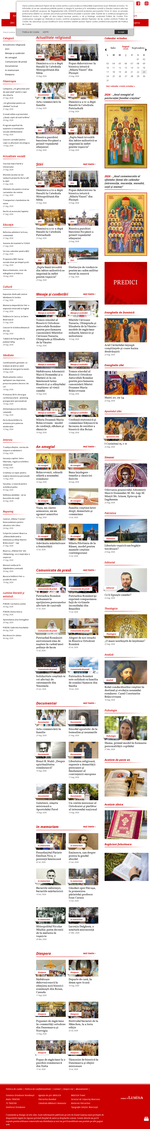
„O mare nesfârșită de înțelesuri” (125, 641)
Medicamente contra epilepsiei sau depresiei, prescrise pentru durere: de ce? (16, 382)
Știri (7, 49)
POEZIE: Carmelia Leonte (14, 603)
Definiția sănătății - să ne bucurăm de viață (14, 496)
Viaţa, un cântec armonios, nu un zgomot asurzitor (47, 511)
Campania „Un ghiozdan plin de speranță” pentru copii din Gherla (16, 91)
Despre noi (68, 1088)
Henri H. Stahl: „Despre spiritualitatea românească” (50, 765)
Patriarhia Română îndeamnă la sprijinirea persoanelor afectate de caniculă (51, 601)
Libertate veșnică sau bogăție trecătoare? (122, 547)
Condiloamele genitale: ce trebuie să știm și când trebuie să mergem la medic (16, 365)
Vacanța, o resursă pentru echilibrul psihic (15, 485)
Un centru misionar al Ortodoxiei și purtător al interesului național (83, 806)
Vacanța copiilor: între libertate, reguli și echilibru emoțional (16, 461)
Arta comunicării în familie (48, 104)
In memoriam (12, 70)
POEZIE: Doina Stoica (12, 611)
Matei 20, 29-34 (114, 398)
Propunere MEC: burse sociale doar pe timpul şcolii (16, 261)
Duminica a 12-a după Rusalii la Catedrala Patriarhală (82, 105)
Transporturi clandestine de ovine (16, 202)
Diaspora (9, 74)
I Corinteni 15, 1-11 (116, 444)
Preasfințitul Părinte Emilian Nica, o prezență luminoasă (49, 856)
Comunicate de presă (16, 61)
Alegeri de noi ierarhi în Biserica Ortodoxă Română (82, 641)
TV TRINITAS (11, 1103)
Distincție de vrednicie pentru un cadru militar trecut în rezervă (83, 271)
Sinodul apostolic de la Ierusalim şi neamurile (83, 731)
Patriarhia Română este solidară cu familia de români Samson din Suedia (83, 681)
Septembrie (138, 48)
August (125, 47)
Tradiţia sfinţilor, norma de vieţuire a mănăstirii (15, 449)
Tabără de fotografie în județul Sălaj (14, 340)
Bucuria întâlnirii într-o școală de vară (13, 578)
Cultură (7, 286)
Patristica (110, 513)
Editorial (110, 562)
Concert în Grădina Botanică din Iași (16, 329)
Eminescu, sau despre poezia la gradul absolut (82, 856)
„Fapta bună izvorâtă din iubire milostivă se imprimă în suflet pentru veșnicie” (83, 142)
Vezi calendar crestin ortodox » (120, 86)
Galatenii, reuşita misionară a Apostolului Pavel (47, 806)
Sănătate (8, 355)
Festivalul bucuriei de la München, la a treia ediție (83, 1024)
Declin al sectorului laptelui (15, 211)
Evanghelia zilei (114, 365)
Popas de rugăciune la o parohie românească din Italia (50, 1063)
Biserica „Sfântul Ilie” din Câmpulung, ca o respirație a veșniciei (16, 554)
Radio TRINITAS (13, 1099)
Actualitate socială (14, 156)
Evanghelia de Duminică (119, 312)
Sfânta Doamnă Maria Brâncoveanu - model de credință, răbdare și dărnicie (50, 424)
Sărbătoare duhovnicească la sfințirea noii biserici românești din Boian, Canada (49, 986)
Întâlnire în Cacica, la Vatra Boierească (15, 318)
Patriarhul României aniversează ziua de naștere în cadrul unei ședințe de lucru (49, 642)
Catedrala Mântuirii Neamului (52, 1103)
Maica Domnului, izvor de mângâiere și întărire (15, 272)
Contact (57, 1088)
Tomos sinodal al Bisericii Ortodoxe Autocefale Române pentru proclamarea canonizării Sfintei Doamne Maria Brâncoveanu (81, 381)
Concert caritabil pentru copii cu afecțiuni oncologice (16, 141)
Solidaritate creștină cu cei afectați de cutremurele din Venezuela (50, 681)
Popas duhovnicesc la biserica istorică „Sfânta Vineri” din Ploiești (82, 68)
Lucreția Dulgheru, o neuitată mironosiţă (81, 928)
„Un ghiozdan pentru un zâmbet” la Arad (14, 105)
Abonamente (82, 1088)
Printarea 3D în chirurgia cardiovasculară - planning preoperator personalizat (15, 397)
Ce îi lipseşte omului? (118, 595)
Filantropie (9, 81)
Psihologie (111, 710)
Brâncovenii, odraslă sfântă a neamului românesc (49, 476)
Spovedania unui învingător (16, 619)
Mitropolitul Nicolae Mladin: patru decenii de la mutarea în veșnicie (49, 931)
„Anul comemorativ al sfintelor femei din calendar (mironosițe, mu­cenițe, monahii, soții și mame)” (125, 181)
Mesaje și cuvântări (15, 53)
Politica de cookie (14, 1088)
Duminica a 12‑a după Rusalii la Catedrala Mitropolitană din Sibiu (49, 68)
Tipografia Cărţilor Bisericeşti (84, 1107)
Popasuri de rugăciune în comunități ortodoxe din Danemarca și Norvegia (50, 1026)
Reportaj (8, 511)
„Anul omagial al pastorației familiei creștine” (123, 96)
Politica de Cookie (30, 32)
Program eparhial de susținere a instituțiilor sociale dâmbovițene (13, 128)
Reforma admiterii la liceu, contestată (15, 234)
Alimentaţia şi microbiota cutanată (15, 410)
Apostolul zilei (113, 411)
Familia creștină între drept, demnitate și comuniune (82, 511)
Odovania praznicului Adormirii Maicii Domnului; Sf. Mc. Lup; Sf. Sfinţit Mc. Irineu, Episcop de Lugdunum (125, 494)
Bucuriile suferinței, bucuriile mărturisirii (49, 890)
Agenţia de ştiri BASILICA (49, 1095)
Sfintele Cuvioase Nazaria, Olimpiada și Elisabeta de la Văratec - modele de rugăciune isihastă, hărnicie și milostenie (83, 328)
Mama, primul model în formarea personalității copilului (125, 745)
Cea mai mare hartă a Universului (13, 165)
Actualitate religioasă (14, 44)
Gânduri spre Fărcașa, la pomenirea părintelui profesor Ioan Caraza (82, 893)
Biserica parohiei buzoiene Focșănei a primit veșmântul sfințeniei (48, 142)
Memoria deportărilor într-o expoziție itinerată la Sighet (16, 307)
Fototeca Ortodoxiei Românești (20, 1095)
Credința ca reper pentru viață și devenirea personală (16, 474)
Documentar (11, 66)
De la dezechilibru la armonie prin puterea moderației (13, 423)
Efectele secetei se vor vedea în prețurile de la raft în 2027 (16, 177)
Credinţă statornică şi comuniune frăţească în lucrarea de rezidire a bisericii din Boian (83, 424)
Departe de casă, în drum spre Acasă (80, 981)
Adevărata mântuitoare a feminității (50, 545)
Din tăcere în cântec (12, 635)
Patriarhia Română (47, 1099)
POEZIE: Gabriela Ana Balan (15, 627)
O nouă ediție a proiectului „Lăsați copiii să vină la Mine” (16, 116)
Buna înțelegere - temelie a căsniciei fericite (80, 476)
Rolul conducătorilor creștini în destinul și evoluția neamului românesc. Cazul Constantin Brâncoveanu (124, 692)
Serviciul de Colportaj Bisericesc (85, 1099)
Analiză (109, 654)
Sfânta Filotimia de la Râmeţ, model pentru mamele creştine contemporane (82, 548)
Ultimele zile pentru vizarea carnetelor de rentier (16, 191)
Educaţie (8, 224)
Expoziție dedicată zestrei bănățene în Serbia (15, 296)
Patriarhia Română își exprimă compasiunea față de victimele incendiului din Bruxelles (83, 603)
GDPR (45, 32)
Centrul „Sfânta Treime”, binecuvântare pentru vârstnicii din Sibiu (14, 522)
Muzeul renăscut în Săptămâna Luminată (13, 567)
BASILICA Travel (78, 1095)
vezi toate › (89, 164)
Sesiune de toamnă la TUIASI (16, 243)
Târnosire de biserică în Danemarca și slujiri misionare (83, 1063)
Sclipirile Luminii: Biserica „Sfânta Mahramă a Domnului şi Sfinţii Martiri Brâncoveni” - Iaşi (15, 538)
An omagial (11, 57)
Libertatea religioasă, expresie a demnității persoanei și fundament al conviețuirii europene (82, 768)
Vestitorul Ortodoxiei (15, 1107)
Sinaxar (109, 457)
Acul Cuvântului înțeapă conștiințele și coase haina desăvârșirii (121, 348)
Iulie (113, 48)
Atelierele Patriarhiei (80, 1103)
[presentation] (104, 48)
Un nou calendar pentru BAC (16, 251)
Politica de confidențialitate (38, 1088)
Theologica (111, 608)
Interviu (7, 440)
